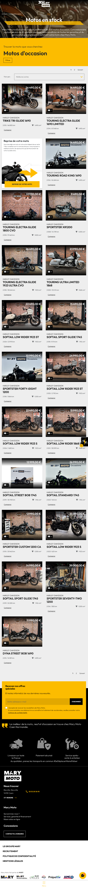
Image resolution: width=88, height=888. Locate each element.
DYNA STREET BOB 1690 (18, 652)
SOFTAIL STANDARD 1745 (63, 494)
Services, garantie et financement (17, 816)
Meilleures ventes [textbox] (22, 77)
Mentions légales (13, 861)
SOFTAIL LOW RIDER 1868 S (64, 442)
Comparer (7, 130)
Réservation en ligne (12, 819)
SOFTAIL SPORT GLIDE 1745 (64, 336)
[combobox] (49, 77)
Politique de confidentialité (19, 856)
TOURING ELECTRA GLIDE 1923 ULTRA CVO (19, 282)
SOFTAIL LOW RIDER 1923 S (20, 442)
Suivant (80, 70)
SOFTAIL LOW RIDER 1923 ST (21, 336)
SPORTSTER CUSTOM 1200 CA (22, 545)
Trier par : (7, 77)
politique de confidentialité (17, 713)
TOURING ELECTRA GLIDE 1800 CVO (19, 227)
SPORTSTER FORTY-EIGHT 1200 (20, 389)
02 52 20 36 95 (34, 792)
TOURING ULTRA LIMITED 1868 (63, 282)
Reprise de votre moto (22, 184)
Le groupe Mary (11, 846)
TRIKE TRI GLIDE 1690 (17, 119)
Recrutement (10, 851)
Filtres (7, 60)
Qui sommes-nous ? (11, 814)
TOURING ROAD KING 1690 (64, 174)
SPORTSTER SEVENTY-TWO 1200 (64, 598)
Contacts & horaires (15, 834)
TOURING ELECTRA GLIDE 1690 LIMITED (63, 121)
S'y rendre (8, 798)
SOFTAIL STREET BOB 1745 (19, 494)
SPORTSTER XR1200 (59, 226)
